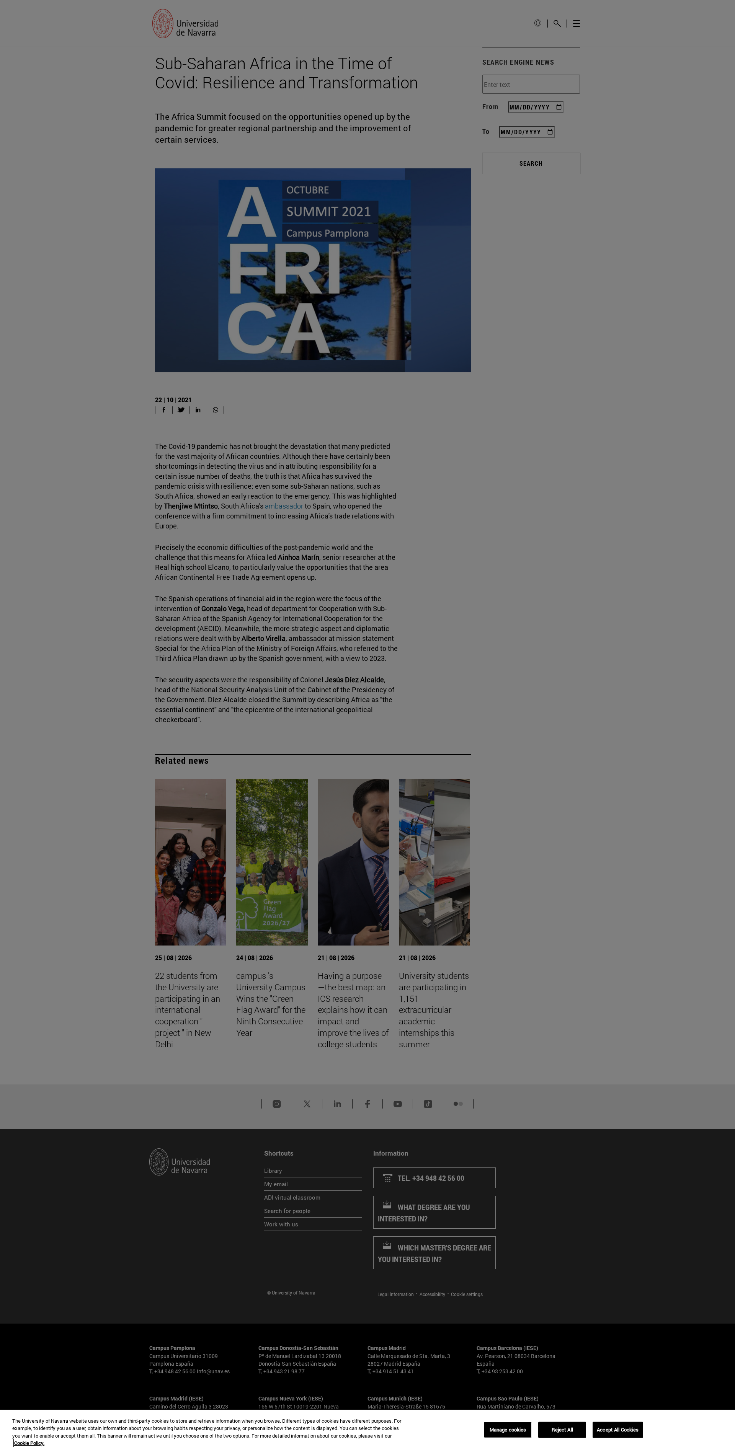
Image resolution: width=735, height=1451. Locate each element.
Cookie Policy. (29, 1443)
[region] (367, 1430)
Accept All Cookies (618, 1429)
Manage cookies (508, 1429)
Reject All (562, 1429)
